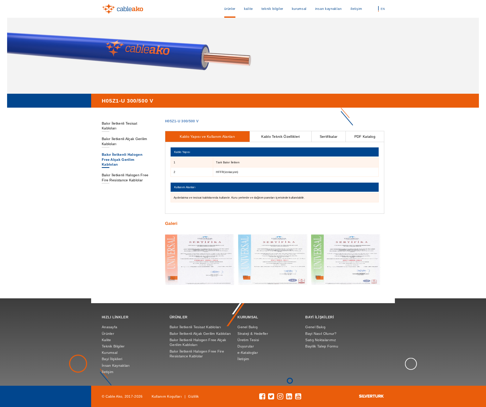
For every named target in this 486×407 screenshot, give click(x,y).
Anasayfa (109, 327)
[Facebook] (262, 398)
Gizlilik (193, 396)
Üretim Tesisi (248, 340)
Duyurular (245, 346)
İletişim (107, 372)
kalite (248, 9)
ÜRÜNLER (178, 317)
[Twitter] (271, 398)
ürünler (229, 9)
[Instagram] (280, 398)
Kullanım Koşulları (167, 396)
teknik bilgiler (272, 9)
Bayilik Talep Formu (321, 346)
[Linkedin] (289, 398)
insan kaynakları (328, 9)
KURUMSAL (247, 317)
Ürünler (108, 334)
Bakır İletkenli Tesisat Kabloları (195, 327)
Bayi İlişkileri (112, 359)
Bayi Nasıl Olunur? (320, 334)
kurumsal (299, 9)
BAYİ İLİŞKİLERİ (319, 317)
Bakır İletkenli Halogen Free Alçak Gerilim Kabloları (122, 159)
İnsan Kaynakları (116, 365)
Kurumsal (109, 353)
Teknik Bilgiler (113, 346)
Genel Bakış (247, 327)
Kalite (106, 340)
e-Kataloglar (247, 353)
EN (383, 8)
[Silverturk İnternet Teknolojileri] (371, 396)
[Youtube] (298, 398)
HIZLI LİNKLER (115, 317)
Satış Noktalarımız (320, 340)
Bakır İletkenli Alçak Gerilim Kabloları (200, 334)
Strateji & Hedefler (252, 334)
